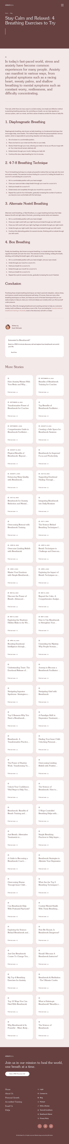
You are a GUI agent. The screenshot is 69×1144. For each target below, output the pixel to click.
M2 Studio (50, 1135)
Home (6, 13)
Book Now (14, 352)
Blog (11, 13)
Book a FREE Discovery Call (17, 1073)
